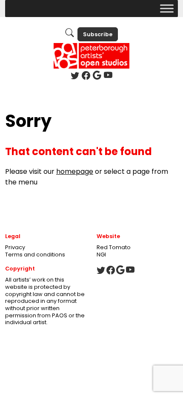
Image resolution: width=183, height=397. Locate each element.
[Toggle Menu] (167, 8)
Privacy (15, 247)
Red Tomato (114, 247)
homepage (74, 171)
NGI (101, 254)
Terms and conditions (35, 254)
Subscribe (97, 34)
